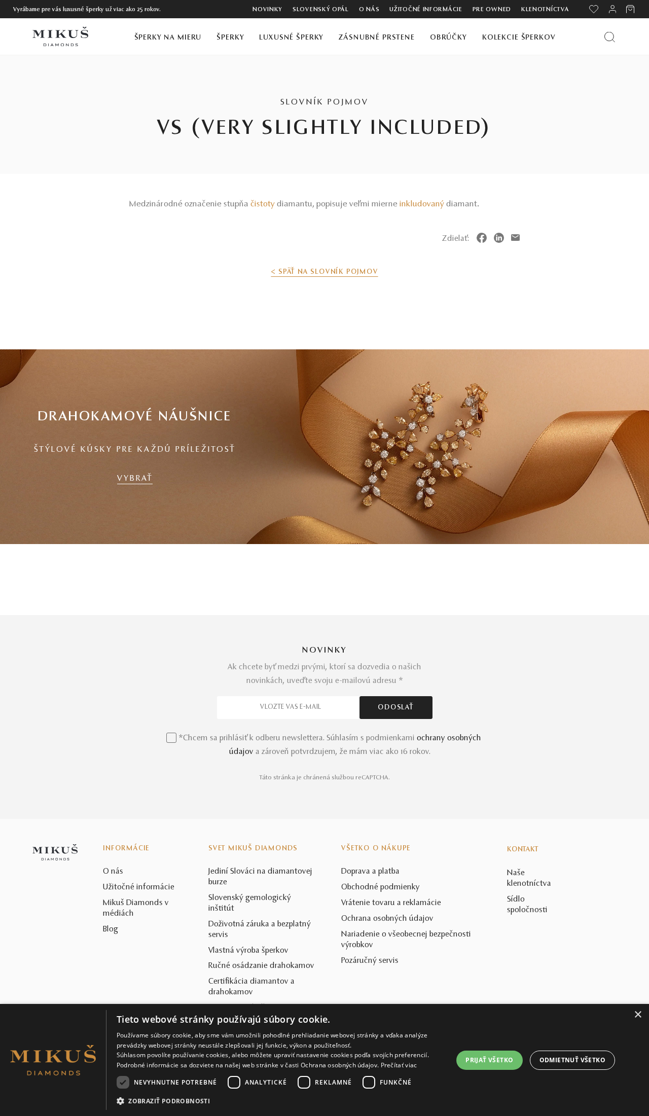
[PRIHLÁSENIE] (612, 9)
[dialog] (324, 1060)
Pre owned (492, 10)
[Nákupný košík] (631, 9)
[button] (280, 1101)
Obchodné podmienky (380, 887)
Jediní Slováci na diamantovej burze (260, 877)
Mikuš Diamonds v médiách (136, 908)
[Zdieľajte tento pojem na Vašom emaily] (515, 238)
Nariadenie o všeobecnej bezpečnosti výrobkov (406, 939)
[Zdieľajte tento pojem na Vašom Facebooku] (482, 238)
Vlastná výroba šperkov (248, 951)
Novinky (267, 10)
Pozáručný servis (370, 961)
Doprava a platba (370, 872)
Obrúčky (448, 38)
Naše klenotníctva (529, 878)
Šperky (230, 38)
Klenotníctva (545, 10)
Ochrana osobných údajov (387, 919)
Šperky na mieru (168, 38)
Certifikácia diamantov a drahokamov (251, 987)
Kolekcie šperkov (519, 38)
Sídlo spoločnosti (527, 904)
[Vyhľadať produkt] (609, 36)
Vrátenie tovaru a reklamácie (391, 903)
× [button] (637, 1015)
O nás (369, 10)
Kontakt (522, 849)
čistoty (262, 204)
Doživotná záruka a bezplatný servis (259, 929)
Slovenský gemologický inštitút (249, 903)
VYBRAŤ (135, 478)
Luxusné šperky (291, 38)
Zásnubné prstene (377, 38)
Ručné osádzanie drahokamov (261, 966)
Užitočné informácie (425, 10)
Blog (110, 929)
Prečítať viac (399, 1065)
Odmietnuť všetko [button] (572, 1060)
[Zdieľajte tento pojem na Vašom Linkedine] (499, 238)
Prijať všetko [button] (489, 1060)
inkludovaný (422, 204)
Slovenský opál (321, 10)
